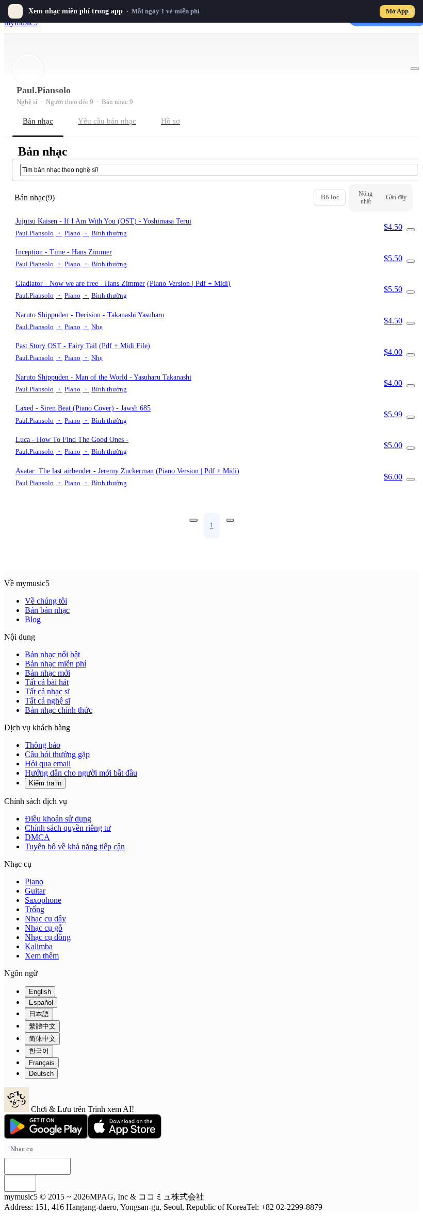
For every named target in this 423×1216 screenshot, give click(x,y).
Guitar (35, 890)
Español (41, 1002)
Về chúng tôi (46, 600)
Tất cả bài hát (47, 682)
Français (42, 1063)
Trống (34, 909)
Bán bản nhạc (47, 610)
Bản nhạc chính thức (58, 710)
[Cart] (410, 229)
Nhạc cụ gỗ (43, 927)
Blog (33, 619)
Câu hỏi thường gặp (57, 754)
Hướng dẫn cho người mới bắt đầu (81, 772)
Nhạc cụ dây (45, 918)
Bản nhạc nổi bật (52, 654)
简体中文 (42, 1038)
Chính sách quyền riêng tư (68, 828)
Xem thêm (42, 955)
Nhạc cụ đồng (48, 937)
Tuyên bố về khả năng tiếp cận (75, 846)
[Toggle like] (415, 68)
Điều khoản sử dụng (58, 818)
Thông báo (42, 745)
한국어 (39, 1051)
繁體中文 (42, 1026)
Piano (34, 881)
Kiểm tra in (45, 783)
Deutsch (41, 1073)
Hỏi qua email (48, 763)
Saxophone (43, 900)
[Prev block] (193, 520)
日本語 (39, 1014)
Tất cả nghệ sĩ (47, 700)
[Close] (409, 11)
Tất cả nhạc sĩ (47, 691)
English (40, 992)
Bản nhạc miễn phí (55, 663)
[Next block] (230, 520)
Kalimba (39, 946)
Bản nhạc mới (47, 673)
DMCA (37, 837)
